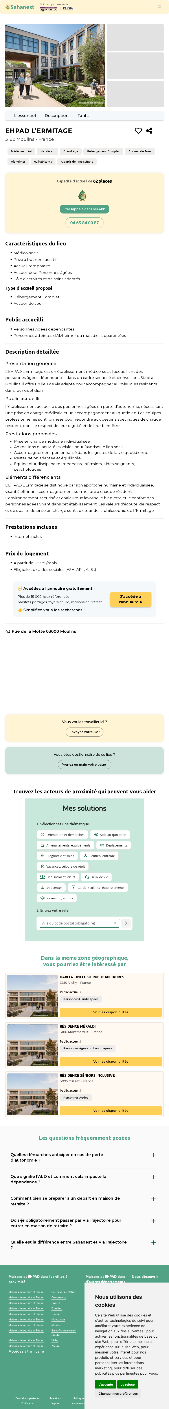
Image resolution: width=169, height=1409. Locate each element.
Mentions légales (55, 1401)
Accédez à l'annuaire (26, 1351)
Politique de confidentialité (80, 1401)
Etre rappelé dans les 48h (84, 209)
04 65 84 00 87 (84, 222)
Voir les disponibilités (110, 1012)
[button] (159, 7)
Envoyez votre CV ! (85, 732)
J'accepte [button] (106, 1384)
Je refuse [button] (128, 1384)
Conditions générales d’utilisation (27, 1401)
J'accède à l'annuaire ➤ (131, 599)
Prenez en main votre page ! (85, 765)
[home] (20, 7)
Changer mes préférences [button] (118, 1393)
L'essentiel (25, 115)
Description (57, 115)
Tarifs (82, 115)
